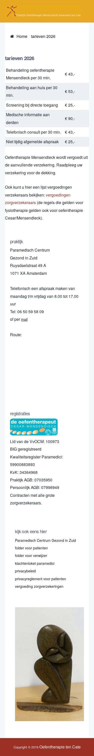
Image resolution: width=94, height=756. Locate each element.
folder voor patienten (31, 547)
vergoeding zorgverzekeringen (39, 586)
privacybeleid (25, 570)
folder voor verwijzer (31, 555)
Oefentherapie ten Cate (60, 747)
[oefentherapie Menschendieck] (43, 11)
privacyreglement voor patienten (40, 578)
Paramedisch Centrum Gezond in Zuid (45, 540)
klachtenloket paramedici (34, 563)
